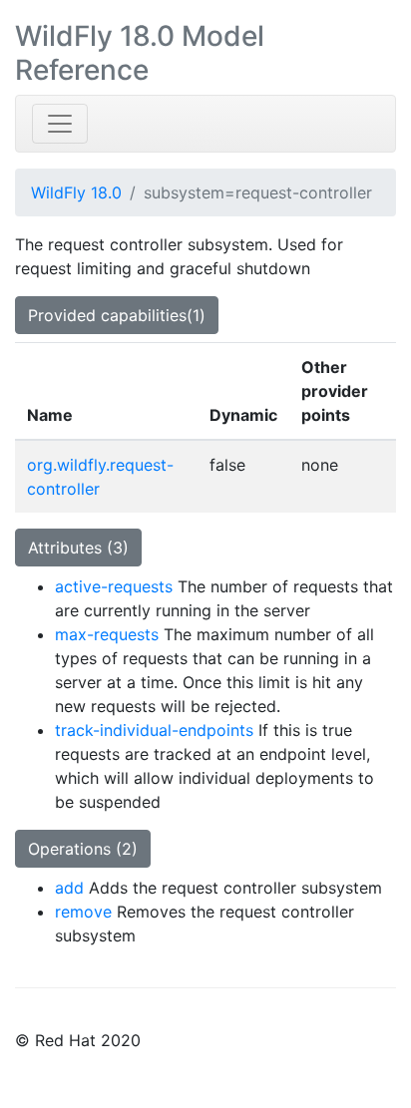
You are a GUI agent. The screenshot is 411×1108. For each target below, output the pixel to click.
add (69, 888)
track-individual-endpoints (154, 730)
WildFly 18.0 (76, 192)
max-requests (107, 634)
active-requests (114, 586)
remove (83, 912)
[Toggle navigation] (60, 124)
